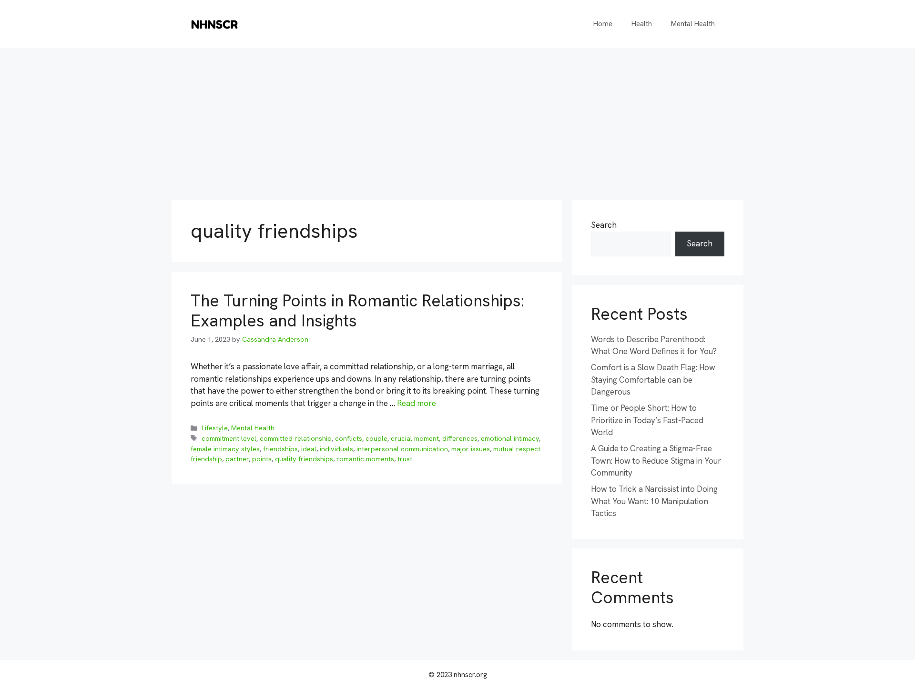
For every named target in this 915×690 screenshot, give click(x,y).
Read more (416, 403)
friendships (280, 449)
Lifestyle (215, 428)
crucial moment (415, 438)
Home (602, 24)
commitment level (229, 438)
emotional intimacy (510, 438)
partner (237, 459)
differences (460, 438)
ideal (308, 449)
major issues (470, 449)
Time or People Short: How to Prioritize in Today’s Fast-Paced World (647, 420)
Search (604, 225)
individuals (336, 449)
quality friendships (304, 459)
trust (404, 459)
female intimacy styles (225, 449)
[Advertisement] (457, 119)
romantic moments (365, 459)
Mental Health (693, 24)
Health (641, 24)
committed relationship (296, 438)
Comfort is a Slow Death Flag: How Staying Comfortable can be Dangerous (653, 379)
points (262, 459)
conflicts (348, 438)
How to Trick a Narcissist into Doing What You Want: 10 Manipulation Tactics (654, 501)
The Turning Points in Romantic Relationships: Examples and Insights (357, 311)
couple (376, 438)
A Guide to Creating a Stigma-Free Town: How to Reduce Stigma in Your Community (656, 460)
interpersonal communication (402, 449)
